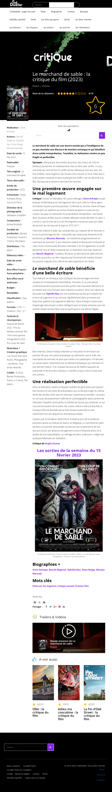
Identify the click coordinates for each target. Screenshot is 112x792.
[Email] (44, 602)
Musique (84, 11)
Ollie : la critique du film (40, 712)
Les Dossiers (15, 27)
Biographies (56, 11)
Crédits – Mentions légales (18, 774)
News (43, 11)
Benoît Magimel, (58, 569)
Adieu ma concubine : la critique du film (68, 714)
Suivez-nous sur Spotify (35, 778)
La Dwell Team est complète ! (19, 770)
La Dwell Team (29, 766)
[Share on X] (39, 602)
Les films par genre (50, 19)
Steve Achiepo (40, 569)
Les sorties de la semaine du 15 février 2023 (69, 453)
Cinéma (71, 11)
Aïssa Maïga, (17, 144)
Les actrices (64, 27)
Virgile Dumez (52, 443)
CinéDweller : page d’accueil (22, 11)
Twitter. (102, 769)
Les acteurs (48, 27)
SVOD (33, 19)
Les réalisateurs (82, 27)
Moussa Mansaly (15, 148)
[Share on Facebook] (35, 602)
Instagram (101, 780)
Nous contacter (13, 766)
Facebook (101, 774)
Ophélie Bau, (74, 569)
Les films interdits (83, 19)
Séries (67, 19)
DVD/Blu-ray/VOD (17, 19)
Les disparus (32, 27)
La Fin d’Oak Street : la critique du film (92, 714)
